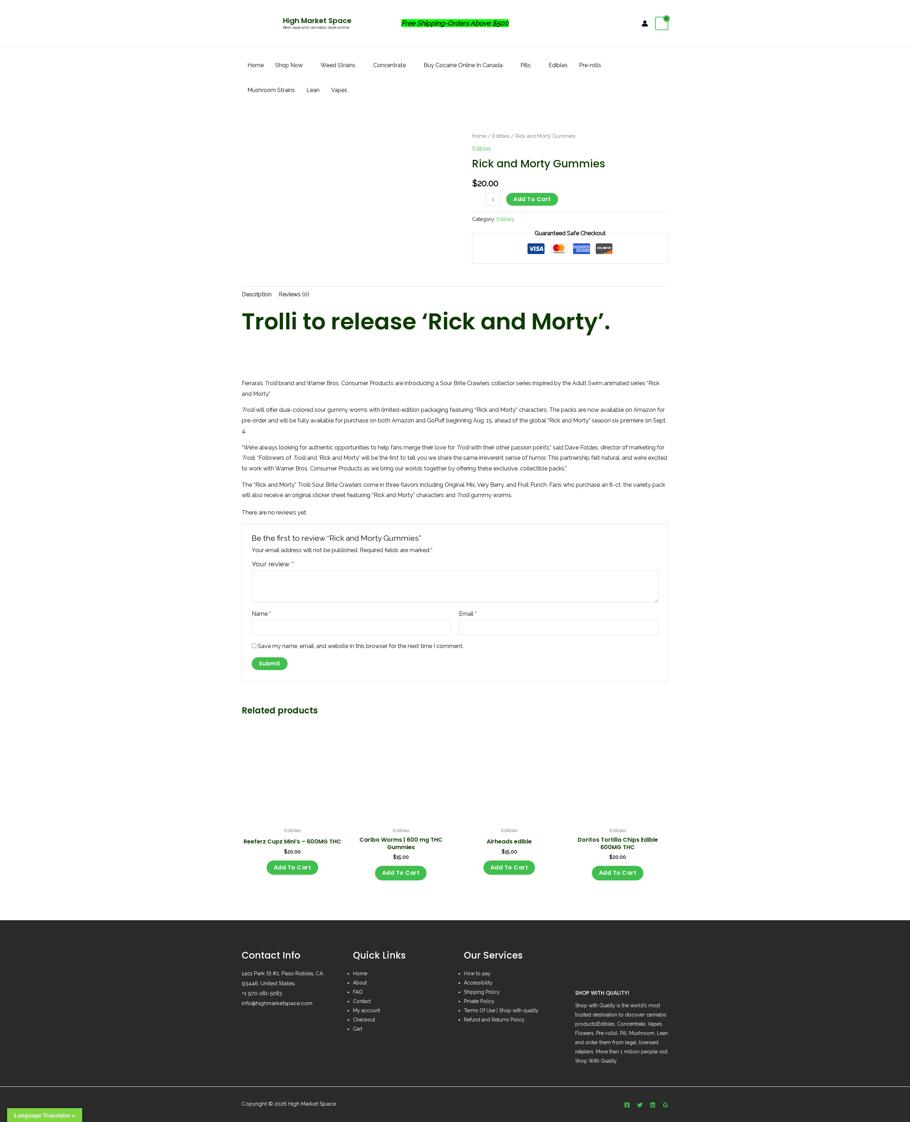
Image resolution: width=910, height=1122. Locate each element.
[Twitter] (640, 1105)
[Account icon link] (645, 23)
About (360, 983)
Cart (357, 1029)
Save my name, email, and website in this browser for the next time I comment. (361, 646)
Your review (273, 564)
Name (261, 613)
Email (468, 613)
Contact (362, 1001)
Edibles (558, 65)
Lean (313, 90)
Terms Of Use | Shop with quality (501, 1010)
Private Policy (479, 1001)
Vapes (339, 90)
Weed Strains (338, 65)
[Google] (665, 1105)
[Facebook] (627, 1105)
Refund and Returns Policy (494, 1020)
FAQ (358, 992)
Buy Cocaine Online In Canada (463, 65)
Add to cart (532, 199)
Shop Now (289, 65)
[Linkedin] (652, 1105)
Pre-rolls (590, 65)
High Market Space (317, 21)
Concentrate (389, 65)
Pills (525, 65)
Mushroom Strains (271, 90)
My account (366, 1010)
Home (255, 65)
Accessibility (478, 983)
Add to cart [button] (292, 867)
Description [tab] (257, 294)
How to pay (477, 973)
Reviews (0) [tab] (294, 294)
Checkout (364, 1020)
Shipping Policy (482, 992)
